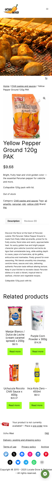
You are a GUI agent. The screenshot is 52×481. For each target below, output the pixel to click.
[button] (44, 98)
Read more (15, 351)
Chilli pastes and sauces (23, 86)
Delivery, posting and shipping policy (22, 440)
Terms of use (9, 446)
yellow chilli (33, 204)
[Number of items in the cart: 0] (46, 78)
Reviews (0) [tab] (30, 221)
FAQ (47, 433)
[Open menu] (47, 9)
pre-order (38, 426)
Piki (5, 207)
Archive (45, 446)
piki (24, 204)
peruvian (16, 204)
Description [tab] (14, 221)
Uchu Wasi (8, 433)
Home (6, 86)
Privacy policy (29, 446)
